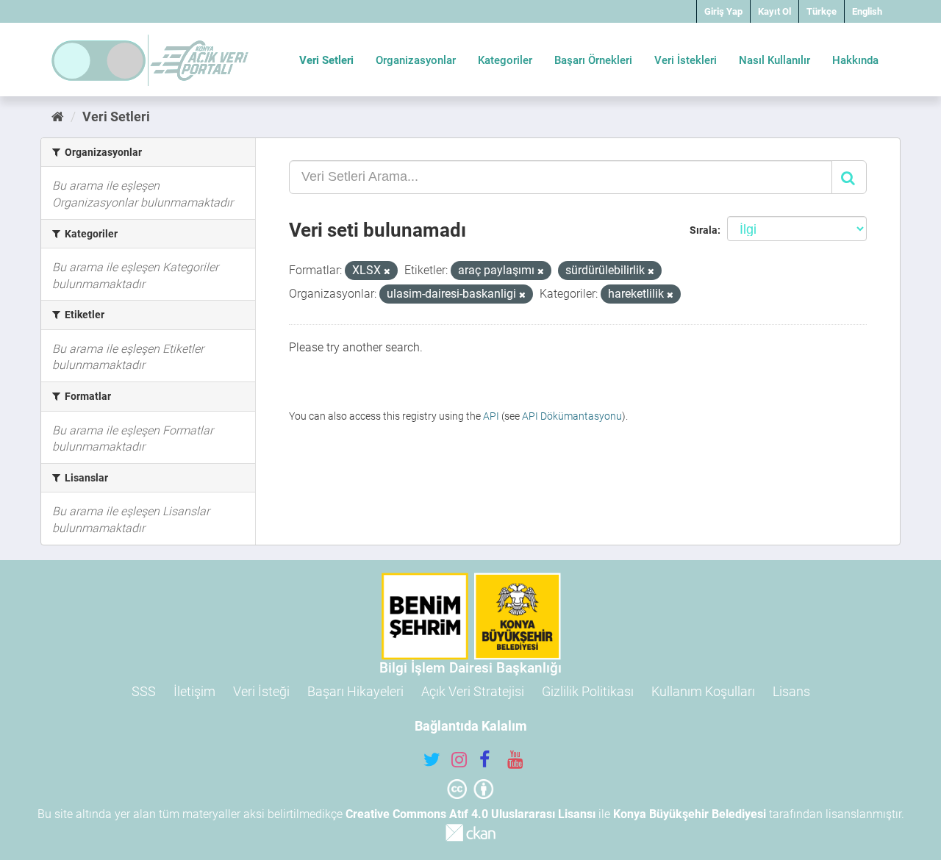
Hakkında (855, 60)
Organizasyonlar (416, 60)
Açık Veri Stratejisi (472, 691)
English (867, 11)
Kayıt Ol (774, 11)
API (491, 416)
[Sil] (387, 271)
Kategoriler (505, 60)
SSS (144, 691)
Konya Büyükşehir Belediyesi (689, 814)
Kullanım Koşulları (703, 691)
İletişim (194, 691)
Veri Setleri (326, 60)
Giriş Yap (723, 11)
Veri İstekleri (685, 60)
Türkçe (821, 11)
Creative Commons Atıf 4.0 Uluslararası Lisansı (470, 814)
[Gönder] (849, 177)
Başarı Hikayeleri (355, 691)
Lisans (791, 691)
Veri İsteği (261, 691)
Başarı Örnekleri (593, 60)
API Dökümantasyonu (572, 416)
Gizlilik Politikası (588, 691)
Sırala (704, 230)
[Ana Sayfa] (57, 116)
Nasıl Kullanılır (774, 60)
